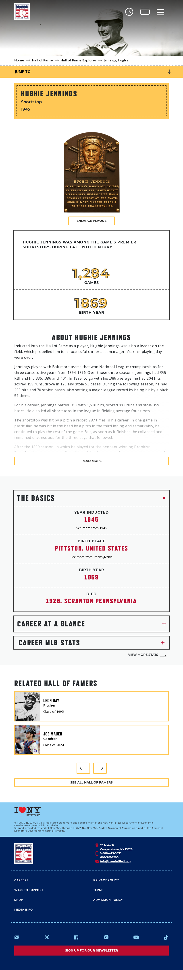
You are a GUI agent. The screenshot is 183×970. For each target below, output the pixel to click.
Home (19, 60)
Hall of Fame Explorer (78, 60)
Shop (18, 900)
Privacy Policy (106, 880)
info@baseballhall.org (115, 861)
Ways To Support (28, 890)
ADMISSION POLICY (108, 900)
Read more (91, 461)
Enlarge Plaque (91, 221)
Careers (21, 880)
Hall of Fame (42, 60)
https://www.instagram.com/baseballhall (106, 937)
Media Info (23, 910)
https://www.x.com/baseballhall (46, 937)
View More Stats (143, 655)
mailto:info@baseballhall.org (17, 937)
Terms (98, 890)
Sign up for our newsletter (91, 950)
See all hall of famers (91, 782)
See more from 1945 (91, 528)
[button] (83, 768)
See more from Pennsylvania (92, 557)
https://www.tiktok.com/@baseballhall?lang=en (166, 937)
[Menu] (160, 11)
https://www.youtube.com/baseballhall (136, 937)
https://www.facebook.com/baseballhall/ (76, 937)
